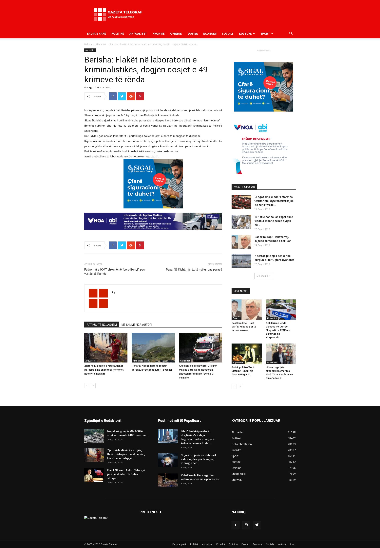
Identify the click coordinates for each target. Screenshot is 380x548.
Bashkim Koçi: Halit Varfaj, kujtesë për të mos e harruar (244, 327)
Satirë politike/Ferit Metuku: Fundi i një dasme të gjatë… (243, 371)
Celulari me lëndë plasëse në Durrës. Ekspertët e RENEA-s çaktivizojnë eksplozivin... (278, 330)
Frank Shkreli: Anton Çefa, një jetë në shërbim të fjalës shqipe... (126, 474)
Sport (265, 33)
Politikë (117, 33)
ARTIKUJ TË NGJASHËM (102, 324)
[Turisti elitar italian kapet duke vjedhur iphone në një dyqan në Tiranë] (241, 222)
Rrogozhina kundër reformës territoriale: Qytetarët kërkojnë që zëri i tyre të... (274, 200)
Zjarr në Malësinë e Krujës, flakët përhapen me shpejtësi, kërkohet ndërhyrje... (126, 454)
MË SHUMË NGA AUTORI (137, 324)
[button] (291, 34)
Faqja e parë (96, 33)
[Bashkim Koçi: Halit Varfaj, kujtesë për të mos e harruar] (241, 242)
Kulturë (245, 33)
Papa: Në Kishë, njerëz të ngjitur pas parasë (194, 269)
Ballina (88, 44)
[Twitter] (257, 525)
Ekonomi (210, 33)
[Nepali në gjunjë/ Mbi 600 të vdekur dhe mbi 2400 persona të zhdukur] (94, 436)
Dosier (193, 33)
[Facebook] (235, 525)
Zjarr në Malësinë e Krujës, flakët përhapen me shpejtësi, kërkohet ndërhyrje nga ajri (104, 369)
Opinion (176, 33)
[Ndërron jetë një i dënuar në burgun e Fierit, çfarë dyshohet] (241, 261)
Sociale (228, 33)
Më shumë (262, 275)
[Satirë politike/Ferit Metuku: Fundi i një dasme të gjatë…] (247, 354)
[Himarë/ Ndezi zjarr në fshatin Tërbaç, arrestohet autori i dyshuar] (153, 347)
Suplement (238, 362)
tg (90, 87)
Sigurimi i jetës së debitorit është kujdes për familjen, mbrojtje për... (198, 459)
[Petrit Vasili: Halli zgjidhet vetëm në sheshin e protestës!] (168, 480)
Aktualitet (138, 33)
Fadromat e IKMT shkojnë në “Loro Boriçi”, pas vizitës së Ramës (114, 271)
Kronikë (159, 33)
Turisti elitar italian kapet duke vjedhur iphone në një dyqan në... (274, 220)
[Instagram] (246, 525)
